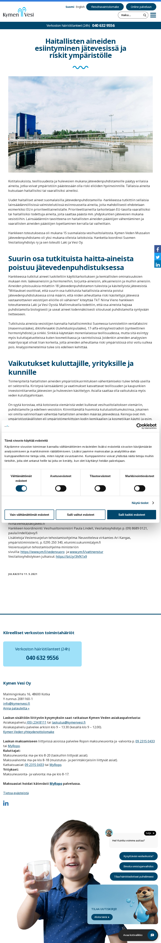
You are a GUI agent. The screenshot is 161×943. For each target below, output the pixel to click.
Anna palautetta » (16, 708)
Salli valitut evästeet (80, 514)
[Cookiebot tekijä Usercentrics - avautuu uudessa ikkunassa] (139, 426)
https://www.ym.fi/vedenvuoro (42, 552)
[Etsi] (145, 15)
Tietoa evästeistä (16, 793)
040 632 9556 (103, 25)
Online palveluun (141, 7)
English (80, 7)
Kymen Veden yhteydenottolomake (28, 732)
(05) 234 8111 (36, 722)
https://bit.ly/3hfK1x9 (71, 556)
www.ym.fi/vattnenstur (86, 552)
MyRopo (14, 746)
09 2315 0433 (145, 741)
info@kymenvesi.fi (16, 703)
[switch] (60, 488)
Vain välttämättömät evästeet (29, 514)
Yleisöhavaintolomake (105, 7)
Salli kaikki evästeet (131, 514)
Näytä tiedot (140, 502)
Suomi (70, 7)
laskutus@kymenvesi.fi (69, 722)
